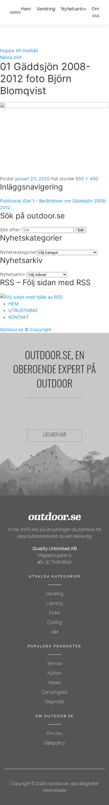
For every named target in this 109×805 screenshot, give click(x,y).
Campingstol (54, 692)
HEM (13, 303)
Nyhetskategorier (18, 252)
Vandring (46, 8)
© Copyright (38, 329)
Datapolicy (54, 743)
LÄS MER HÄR (54, 435)
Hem (26, 8)
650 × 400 (86, 178)
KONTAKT (18, 317)
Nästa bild (11, 57)
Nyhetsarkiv (73, 8)
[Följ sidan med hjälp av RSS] (31, 296)
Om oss (54, 733)
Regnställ (54, 701)
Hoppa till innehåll (19, 50)
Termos (54, 663)
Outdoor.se (11, 329)
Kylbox (54, 673)
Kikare (55, 682)
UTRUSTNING (22, 310)
